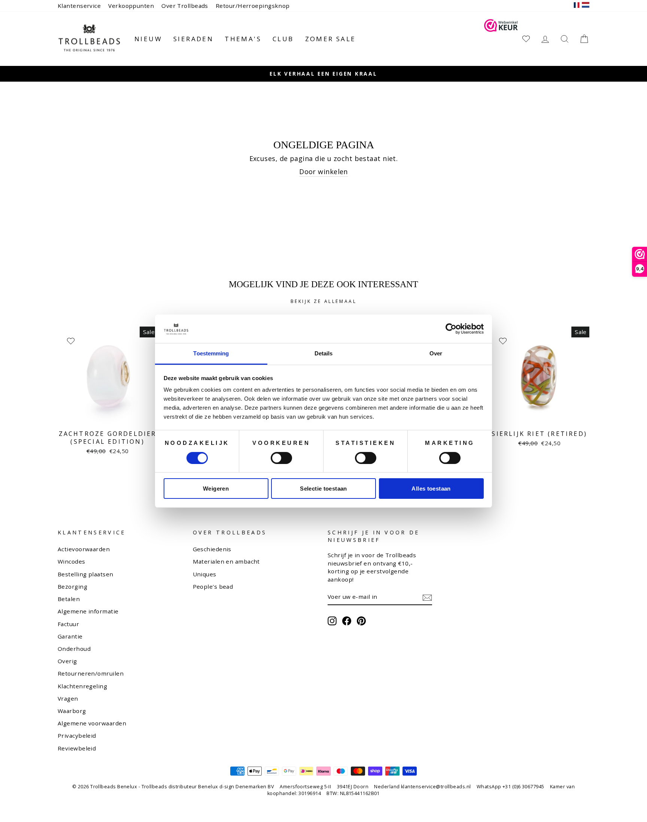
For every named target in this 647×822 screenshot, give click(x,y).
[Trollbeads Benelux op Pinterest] (361, 620)
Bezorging (72, 586)
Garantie (70, 636)
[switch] (281, 458)
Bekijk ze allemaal (324, 301)
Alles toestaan (430, 488)
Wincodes (71, 561)
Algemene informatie (88, 611)
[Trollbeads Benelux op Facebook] (346, 620)
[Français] (576, 6)
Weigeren (216, 488)
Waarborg (72, 711)
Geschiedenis (212, 549)
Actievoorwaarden (84, 549)
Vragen (68, 698)
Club (283, 38)
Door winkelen (323, 171)
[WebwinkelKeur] (501, 38)
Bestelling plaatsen (85, 574)
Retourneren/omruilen (91, 673)
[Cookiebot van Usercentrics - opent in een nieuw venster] (451, 328)
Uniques (204, 574)
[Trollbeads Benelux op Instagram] (332, 620)
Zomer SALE (330, 38)
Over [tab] (435, 353)
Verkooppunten (131, 5)
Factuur (68, 624)
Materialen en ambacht (226, 561)
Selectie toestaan (323, 488)
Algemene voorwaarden (92, 723)
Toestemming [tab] (211, 353)
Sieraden (193, 38)
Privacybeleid (77, 735)
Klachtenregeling (82, 686)
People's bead (213, 586)
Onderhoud (74, 648)
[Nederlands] (585, 5)
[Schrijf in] (427, 597)
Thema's (243, 38)
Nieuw (148, 38)
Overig (67, 661)
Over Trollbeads (184, 5)
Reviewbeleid (77, 748)
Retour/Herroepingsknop (253, 5)
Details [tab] (324, 353)
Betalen (69, 599)
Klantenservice (79, 5)
